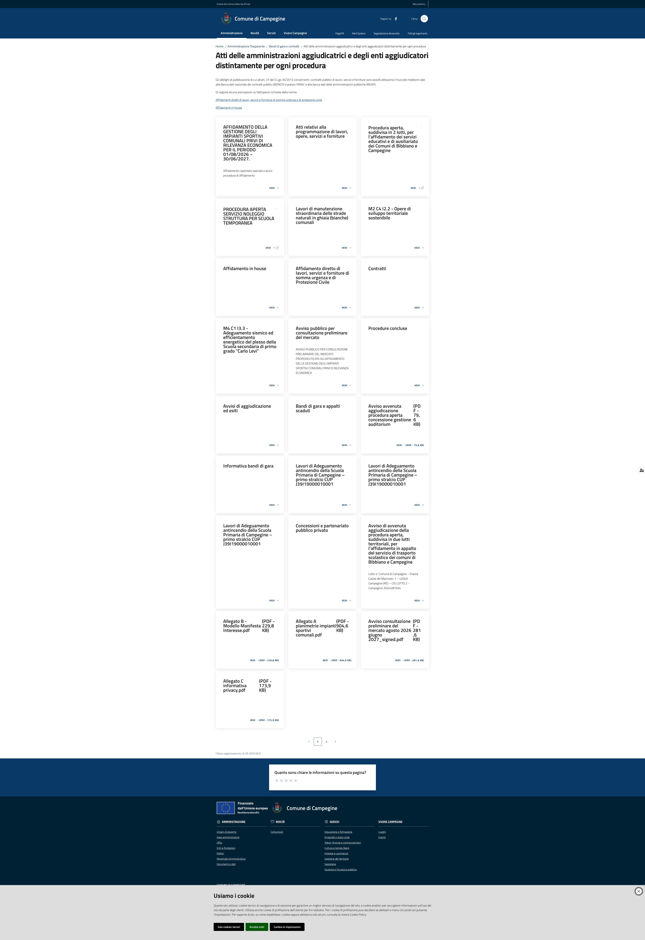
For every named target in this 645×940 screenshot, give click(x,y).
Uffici (219, 843)
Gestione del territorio (337, 859)
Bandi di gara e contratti (284, 46)
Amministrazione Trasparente (246, 46)
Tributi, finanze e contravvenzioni (343, 843)
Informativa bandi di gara (248, 465)
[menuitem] (232, 33)
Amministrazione (233, 822)
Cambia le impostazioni (287, 927)
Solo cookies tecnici (229, 927)
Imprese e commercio (336, 853)
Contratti (377, 268)
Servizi (334, 822)
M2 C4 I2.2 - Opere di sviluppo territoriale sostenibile (389, 213)
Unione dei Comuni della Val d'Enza (233, 4)
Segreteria (330, 864)
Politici (220, 853)
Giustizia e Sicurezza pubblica (341, 869)
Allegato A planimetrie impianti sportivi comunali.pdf (322, 628)
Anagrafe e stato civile (337, 837)
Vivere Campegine (390, 822)
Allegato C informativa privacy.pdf (247, 685)
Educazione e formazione (338, 832)
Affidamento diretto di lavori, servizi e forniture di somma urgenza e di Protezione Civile (322, 275)
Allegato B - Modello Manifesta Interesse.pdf (249, 625)
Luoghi (382, 832)
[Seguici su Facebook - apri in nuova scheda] (394, 18)
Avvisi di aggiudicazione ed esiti (247, 408)
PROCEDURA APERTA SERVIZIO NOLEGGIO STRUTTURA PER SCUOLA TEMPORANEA (248, 216)
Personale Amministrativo (231, 859)
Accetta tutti (257, 927)
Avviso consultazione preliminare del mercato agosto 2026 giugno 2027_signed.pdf (394, 630)
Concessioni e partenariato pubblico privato (322, 527)
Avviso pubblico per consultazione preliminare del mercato (321, 332)
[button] (424, 19)
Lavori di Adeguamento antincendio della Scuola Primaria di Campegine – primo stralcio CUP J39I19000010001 (320, 474)
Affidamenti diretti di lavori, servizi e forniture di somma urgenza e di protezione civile (269, 100)
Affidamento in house (244, 268)
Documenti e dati (226, 864)
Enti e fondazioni (226, 848)
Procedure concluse (387, 328)
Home (219, 46)
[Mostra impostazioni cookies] (641, 470)
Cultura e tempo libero (337, 848)
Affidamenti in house (229, 107)
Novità (280, 822)
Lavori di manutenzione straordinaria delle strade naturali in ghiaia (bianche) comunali (322, 215)
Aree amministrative (228, 837)
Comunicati (277, 832)
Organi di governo (226, 832)
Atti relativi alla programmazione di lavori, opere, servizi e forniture (322, 131)
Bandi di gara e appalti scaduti (318, 408)
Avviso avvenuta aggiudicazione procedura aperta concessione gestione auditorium (394, 415)
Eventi (382, 837)
